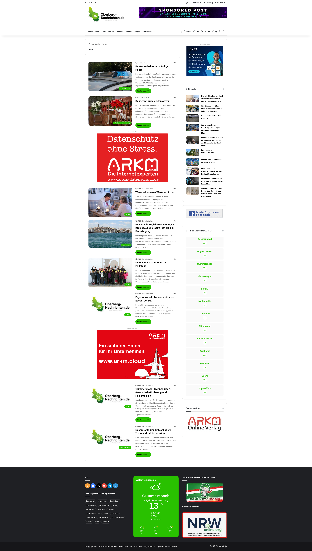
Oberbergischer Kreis (93, 513)
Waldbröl (89, 522)
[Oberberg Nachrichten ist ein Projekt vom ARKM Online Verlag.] (204, 432)
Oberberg (112, 509)
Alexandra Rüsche (143, 97)
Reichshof (115, 513)
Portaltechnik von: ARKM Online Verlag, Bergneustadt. (138, 546)
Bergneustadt (90, 501)
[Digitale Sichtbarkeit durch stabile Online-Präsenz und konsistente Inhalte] (192, 98)
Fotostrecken (108, 31)
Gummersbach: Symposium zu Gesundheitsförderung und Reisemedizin (153, 392)
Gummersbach (91, 505)
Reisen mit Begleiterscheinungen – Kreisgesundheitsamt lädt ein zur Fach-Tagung (155, 228)
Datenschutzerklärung (202, 2)
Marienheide (90, 509)
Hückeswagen (104, 505)
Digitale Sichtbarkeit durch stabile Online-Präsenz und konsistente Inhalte (212, 98)
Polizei (106, 513)
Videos (120, 31)
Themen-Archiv (93, 31)
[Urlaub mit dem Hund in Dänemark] (192, 118)
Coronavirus (102, 501)
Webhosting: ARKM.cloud (168, 546)
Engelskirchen (114, 501)
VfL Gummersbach (118, 518)
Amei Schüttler (142, 63)
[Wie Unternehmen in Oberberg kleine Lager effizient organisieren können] (192, 127)
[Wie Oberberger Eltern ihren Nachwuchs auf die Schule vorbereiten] (192, 108)
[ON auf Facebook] (204, 217)
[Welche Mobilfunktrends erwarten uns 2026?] (192, 162)
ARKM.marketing (132, 132)
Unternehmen (90, 518)
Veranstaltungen (133, 31)
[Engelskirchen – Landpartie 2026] (192, 152)
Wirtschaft (106, 522)
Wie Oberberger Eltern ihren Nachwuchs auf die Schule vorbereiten (211, 108)
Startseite (95, 44)
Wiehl (97, 522)
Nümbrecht (101, 509)
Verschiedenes (149, 31)
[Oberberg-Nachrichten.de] (106, 14)
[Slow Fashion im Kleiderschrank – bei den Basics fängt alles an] (192, 171)
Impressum (220, 2)
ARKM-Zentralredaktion (145, 189)
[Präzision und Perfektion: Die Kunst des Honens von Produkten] (192, 181)
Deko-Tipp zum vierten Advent (152, 101)
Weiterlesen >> (143, 91)
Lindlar (114, 505)
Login (186, 2)
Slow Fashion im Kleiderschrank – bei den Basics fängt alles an (211, 171)
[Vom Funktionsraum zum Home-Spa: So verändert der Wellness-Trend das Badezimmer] (192, 191)
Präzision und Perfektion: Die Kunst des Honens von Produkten (212, 181)
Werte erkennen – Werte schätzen (154, 192)
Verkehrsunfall (103, 518)
